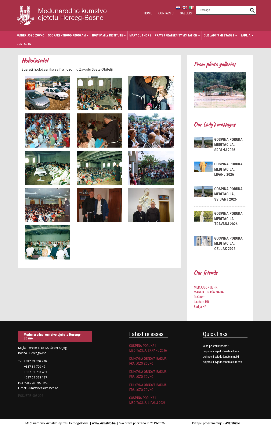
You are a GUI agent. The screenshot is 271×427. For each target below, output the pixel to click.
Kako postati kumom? (216, 346)
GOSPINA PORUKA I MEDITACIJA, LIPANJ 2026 (229, 169)
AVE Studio (232, 423)
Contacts (166, 13)
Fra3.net (199, 297)
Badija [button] (246, 35)
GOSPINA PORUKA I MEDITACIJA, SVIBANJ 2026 (229, 194)
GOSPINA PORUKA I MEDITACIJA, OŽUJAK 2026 (229, 243)
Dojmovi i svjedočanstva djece (221, 351)
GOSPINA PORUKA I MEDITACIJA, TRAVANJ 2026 (229, 218)
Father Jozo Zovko (30, 35)
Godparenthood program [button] (67, 35)
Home (148, 13)
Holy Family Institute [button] (108, 35)
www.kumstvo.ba (104, 423)
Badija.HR (200, 307)
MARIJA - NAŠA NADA (209, 292)
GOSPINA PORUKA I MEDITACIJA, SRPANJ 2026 (229, 144)
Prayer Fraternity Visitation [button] (176, 35)
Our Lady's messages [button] (219, 35)
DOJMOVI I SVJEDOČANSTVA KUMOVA (222, 362)
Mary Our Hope (140, 35)
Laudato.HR (201, 302)
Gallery (186, 13)
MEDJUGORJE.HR (205, 287)
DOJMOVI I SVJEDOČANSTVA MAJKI (221, 356)
